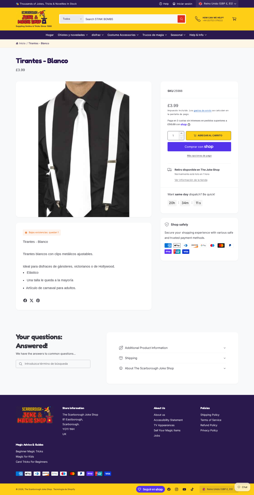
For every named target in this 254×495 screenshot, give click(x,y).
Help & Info (196, 34)
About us (159, 414)
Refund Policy (208, 425)
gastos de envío (203, 110)
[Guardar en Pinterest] (38, 300)
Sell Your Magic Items (167, 430)
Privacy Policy (209, 430)
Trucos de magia (153, 34)
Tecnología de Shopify (64, 489)
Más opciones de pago (199, 155)
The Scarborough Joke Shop (38, 489)
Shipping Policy (209, 414)
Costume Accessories (121, 34)
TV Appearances (164, 425)
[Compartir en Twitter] (31, 300)
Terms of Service (210, 419)
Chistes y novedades (71, 34)
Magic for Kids (25, 456)
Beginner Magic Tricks (29, 451)
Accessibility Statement (168, 419)
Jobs (157, 435)
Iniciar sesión (184, 3)
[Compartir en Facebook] (25, 300)
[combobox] (135, 18)
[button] (234, 18)
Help (166, 3)
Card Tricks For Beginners (32, 461)
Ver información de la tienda (191, 179)
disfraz (96, 34)
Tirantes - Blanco (38, 43)
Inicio (22, 43)
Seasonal (176, 34)
